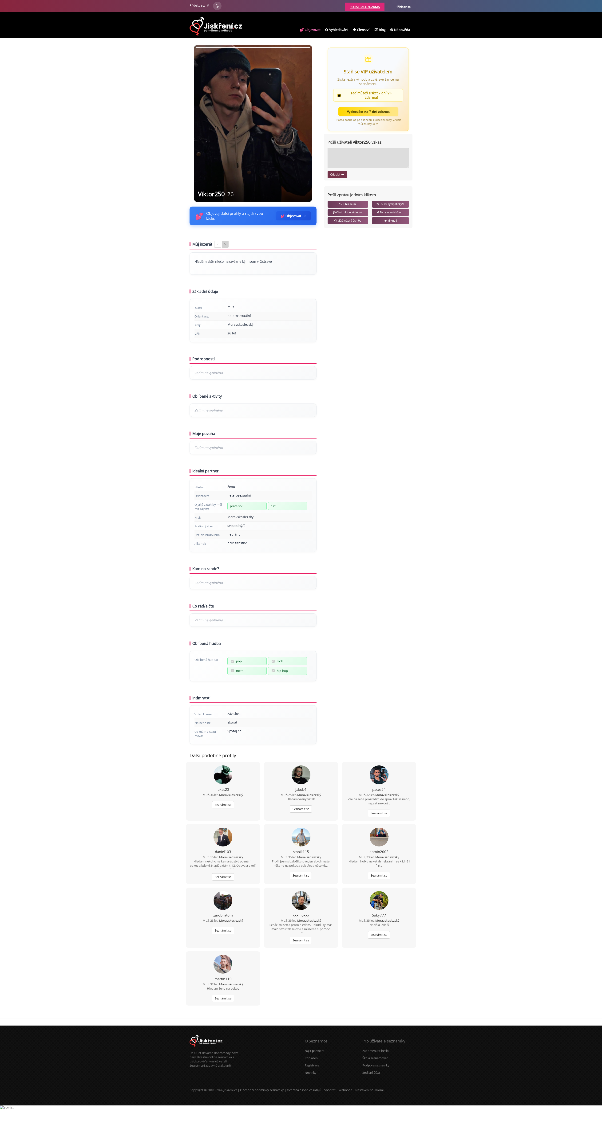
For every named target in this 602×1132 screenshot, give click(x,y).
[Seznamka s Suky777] (379, 901)
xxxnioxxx (301, 915)
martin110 (223, 978)
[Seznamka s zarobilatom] (223, 901)
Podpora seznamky (375, 1065)
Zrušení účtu (371, 1072)
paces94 (379, 789)
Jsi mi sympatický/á (391, 204)
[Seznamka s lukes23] (223, 775)
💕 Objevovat (310, 29)
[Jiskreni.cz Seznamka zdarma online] (208, 5)
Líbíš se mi (349, 204)
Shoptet (330, 1090)
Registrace (312, 1065)
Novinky (311, 1072)
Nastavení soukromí (369, 1090)
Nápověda (401, 29)
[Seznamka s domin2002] (379, 837)
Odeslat (335, 174)
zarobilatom (223, 915)
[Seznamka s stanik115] (301, 837)
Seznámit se (223, 805)
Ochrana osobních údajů (304, 1090)
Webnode (345, 1090)
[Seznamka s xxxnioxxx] (301, 901)
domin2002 (378, 851)
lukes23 (223, 789)
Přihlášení (311, 1058)
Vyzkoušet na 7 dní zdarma (368, 112)
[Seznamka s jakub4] (301, 775)
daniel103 (223, 851)
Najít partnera (314, 1051)
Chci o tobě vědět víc (349, 212)
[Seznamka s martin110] (223, 965)
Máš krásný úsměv (349, 220)
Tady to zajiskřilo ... (391, 212)
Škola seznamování (375, 1058)
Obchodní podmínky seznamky (262, 1090)
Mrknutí (392, 220)
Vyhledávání (338, 29)
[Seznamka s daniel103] (223, 837)
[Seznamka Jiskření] (206, 1048)
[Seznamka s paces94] (379, 775)
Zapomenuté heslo (375, 1051)
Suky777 (379, 915)
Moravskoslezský (231, 795)
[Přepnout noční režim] (217, 6)
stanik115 (301, 851)
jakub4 (300, 789)
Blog (382, 29)
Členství (362, 29)
